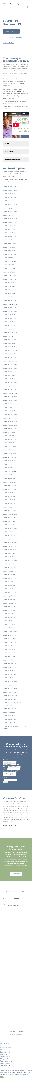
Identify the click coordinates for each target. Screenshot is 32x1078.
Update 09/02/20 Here (10, 681)
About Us (8, 892)
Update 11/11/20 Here (9, 646)
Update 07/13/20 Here (9, 708)
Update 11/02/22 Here (9, 286)
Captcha (6, 778)
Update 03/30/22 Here (10, 396)
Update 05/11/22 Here (9, 375)
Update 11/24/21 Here (9, 461)
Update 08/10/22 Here (10, 329)
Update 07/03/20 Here (10, 719)
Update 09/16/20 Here (10, 674)
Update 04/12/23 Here (9, 201)
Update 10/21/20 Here (9, 656)
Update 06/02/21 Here (10, 542)
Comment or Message (10, 771)
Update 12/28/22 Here (9, 258)
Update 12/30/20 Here (9, 621)
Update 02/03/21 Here (9, 603)
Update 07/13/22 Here (9, 343)
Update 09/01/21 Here (9, 503)
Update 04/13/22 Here (9, 389)
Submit (5, 782)
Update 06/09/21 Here (10, 539)
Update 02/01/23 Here (9, 236)
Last (17, 764)
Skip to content (4, 1043)
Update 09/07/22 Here (10, 315)
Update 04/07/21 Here (9, 571)
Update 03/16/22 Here (9, 404)
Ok (1, 1077)
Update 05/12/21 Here (9, 553)
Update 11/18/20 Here (9, 642)
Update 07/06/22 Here (10, 347)
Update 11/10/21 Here (9, 468)
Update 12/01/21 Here (9, 457)
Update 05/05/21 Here (9, 557)
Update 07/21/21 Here (9, 517)
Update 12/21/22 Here (9, 261)
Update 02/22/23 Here (10, 226)
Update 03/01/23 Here (9, 222)
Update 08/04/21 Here (10, 514)
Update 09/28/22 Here (10, 304)
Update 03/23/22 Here (10, 400)
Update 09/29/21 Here (10, 489)
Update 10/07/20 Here (9, 663)
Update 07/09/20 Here (10, 716)
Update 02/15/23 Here (9, 229)
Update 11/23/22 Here (9, 275)
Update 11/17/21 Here (9, 464)
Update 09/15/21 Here (9, 496)
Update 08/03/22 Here (10, 332)
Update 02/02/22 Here (10, 425)
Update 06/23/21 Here (9, 532)
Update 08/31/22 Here (9, 318)
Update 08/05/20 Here (10, 695)
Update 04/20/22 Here (10, 386)
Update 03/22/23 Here (10, 211)
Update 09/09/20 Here (10, 678)
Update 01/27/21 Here (9, 606)
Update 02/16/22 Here (9, 418)
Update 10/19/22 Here (9, 293)
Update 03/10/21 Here (9, 585)
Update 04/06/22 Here (10, 393)
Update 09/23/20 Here (10, 671)
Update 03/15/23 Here (9, 215)
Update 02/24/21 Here (9, 592)
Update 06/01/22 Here (10, 364)
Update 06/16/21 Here (9, 535)
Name (5, 760)
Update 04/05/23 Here (10, 204)
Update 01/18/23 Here (9, 243)
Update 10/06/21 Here (9, 485)
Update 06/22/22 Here (10, 354)
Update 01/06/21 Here (9, 617)
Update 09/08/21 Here (10, 500)
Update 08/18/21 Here (9, 507)
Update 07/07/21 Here (9, 525)
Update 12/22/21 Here (9, 446)
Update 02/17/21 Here (9, 596)
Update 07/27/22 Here (9, 336)
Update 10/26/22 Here (9, 290)
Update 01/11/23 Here (9, 250)
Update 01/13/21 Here (9, 614)
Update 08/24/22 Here (10, 322)
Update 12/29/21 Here (9, 443)
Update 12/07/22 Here (9, 268)
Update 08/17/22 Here (9, 325)
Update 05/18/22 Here (9, 372)
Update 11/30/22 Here (9, 272)
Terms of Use (20, 1031)
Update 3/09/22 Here (9, 407)
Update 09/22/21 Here (9, 493)
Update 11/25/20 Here (9, 638)
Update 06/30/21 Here (10, 528)
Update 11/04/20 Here (9, 649)
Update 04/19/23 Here (10, 197)
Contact (19, 894)
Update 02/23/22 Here (10, 414)
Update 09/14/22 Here (10, 311)
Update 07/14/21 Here (9, 521)
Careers (12, 894)
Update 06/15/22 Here (9, 357)
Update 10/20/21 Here (9, 478)
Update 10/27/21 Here (9, 475)
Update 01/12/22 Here (9, 436)
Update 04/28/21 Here (10, 560)
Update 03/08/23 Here (10, 218)
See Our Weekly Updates (14, 37)
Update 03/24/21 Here (9, 578)
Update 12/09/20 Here (10, 631)
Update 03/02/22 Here (10, 411)
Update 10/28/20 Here (10, 653)
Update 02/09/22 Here (10, 421)
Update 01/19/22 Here (9, 432)
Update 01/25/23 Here (9, 240)
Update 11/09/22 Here (9, 283)
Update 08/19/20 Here (10, 688)
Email (5, 766)
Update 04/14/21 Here (9, 567)
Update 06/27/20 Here (10, 723)
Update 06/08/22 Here (10, 361)
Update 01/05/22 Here (9, 439)
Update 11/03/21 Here (9, 471)
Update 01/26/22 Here (9, 428)
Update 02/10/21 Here (9, 599)
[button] (0, 1045)
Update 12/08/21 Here (9, 453)
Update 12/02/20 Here (9, 635)
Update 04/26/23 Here (10, 194)
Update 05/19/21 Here (9, 549)
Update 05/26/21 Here (9, 546)
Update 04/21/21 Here (9, 564)
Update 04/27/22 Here (10, 382)
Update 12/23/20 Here (9, 624)
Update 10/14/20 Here (9, 660)
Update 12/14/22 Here (9, 265)
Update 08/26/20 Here (10, 685)
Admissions (16, 892)
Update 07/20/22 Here (10, 339)
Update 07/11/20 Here (9, 712)
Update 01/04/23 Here (10, 254)
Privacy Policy (12, 1031)
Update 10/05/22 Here (9, 300)
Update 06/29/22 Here (10, 350)
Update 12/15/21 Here (9, 450)
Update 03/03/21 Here (9, 589)
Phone (5, 769)
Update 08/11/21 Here (9, 510)
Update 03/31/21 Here (9, 574)
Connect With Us (11, 31)
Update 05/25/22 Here (10, 368)
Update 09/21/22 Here (9, 307)
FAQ (23, 892)
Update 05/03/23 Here (10, 190)
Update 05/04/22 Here (10, 379)
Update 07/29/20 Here (10, 699)
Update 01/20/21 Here (9, 610)
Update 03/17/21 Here (9, 582)
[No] (3, 1077)
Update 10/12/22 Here (9, 297)
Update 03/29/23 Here (10, 208)
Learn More (16, 874)
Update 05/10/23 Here (9, 186)
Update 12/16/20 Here (9, 628)
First (17, 762)
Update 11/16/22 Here (9, 279)
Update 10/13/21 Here (9, 482)
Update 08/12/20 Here (10, 692)
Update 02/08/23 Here (10, 233)
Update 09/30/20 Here (10, 667)
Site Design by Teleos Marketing (16, 1034)
